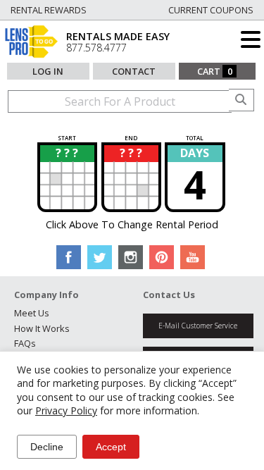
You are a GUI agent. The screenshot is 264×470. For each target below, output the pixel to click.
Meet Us (31, 313)
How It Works (42, 328)
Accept (111, 446)
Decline (46, 446)
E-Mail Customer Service (197, 325)
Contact (134, 71)
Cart (214, 71)
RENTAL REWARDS (49, 10)
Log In (47, 71)
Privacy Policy (66, 410)
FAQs (25, 343)
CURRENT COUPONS (210, 10)
